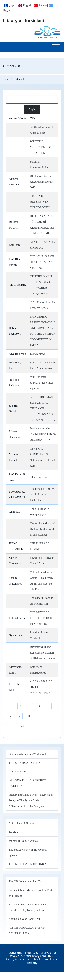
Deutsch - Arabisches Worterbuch (27, 754)
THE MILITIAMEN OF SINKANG (30, 863)
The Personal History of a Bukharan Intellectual (42, 494)
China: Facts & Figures (22, 823)
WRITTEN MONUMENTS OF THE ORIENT (41, 147)
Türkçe (42, 5)
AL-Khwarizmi (38, 477)
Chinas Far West (18, 771)
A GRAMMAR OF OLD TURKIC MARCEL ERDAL (41, 687)
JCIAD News (37, 353)
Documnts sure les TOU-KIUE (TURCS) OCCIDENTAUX (43, 434)
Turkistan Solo (17, 832)
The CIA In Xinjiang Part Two (26, 881)
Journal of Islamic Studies (23, 840)
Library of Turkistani (23, 20)
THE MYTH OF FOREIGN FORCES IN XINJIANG (42, 618)
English (27, 5)
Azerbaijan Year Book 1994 (24, 918)
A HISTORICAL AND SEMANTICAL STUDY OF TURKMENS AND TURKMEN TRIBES (43, 408)
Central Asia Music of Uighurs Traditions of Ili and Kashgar (42, 529)
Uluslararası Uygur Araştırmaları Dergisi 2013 (41, 181)
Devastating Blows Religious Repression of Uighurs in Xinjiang (42, 652)
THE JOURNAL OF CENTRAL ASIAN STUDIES (42, 262)
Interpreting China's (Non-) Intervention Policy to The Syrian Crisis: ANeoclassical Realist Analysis (31, 800)
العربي (12, 5)
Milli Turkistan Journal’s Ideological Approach (41, 382)
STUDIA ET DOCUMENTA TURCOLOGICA (40, 202)
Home (6, 79)
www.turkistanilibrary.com (28, 956)
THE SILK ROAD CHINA (25, 762)
